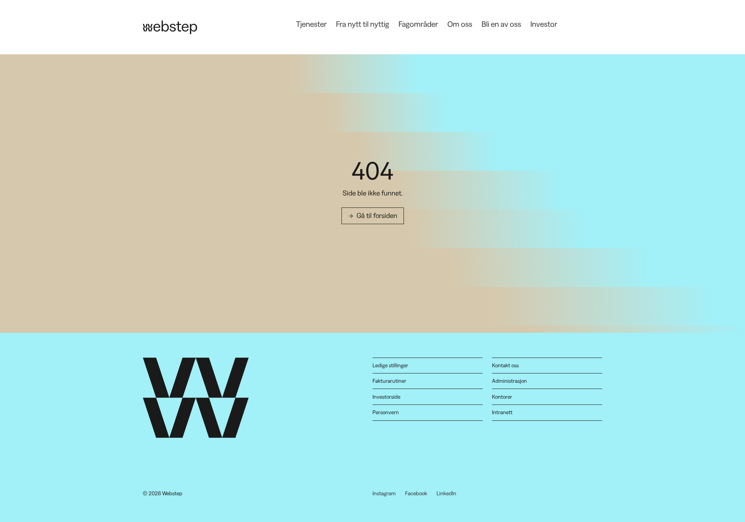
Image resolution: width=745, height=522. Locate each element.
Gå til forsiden (377, 215)
